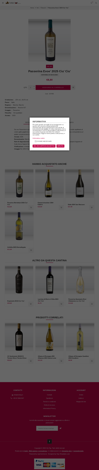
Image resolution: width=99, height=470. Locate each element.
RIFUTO (60, 146)
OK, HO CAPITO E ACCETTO (44, 146)
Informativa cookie (39, 138)
